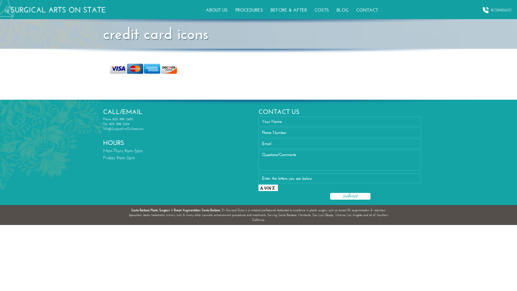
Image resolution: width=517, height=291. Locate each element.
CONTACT (367, 10)
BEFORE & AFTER (289, 10)
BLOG (343, 10)
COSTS (322, 10)
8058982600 (501, 10)
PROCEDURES (249, 10)
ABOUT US (217, 10)
